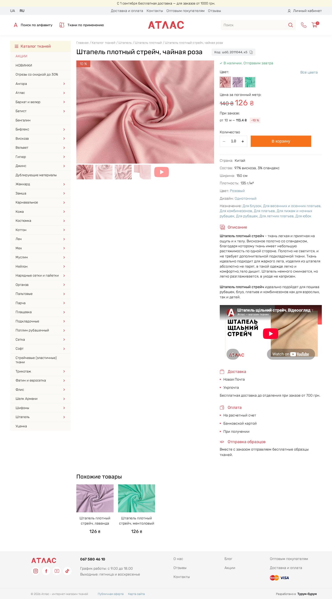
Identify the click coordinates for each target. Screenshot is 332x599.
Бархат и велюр (28, 102)
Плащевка (24, 312)
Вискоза (22, 138)
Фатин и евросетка (31, 380)
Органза (22, 285)
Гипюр (21, 157)
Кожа (20, 212)
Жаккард (23, 184)
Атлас (20, 93)
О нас (178, 559)
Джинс (21, 166)
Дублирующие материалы (36, 175)
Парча (21, 303)
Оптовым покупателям (185, 11)
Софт (19, 349)
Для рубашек (247, 216)
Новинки (24, 65)
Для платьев (264, 211)
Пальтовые (24, 294)
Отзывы (214, 11)
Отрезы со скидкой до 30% (37, 74)
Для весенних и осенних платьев (291, 206)
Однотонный (246, 198)
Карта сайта (136, 594)
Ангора (21, 84)
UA (12, 11)
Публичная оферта (111, 594)
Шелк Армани (26, 399)
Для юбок (303, 216)
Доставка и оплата (127, 11)
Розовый (237, 191)
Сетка (20, 340)
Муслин (22, 257)
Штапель (22, 417)
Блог (228, 559)
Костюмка (23, 221)
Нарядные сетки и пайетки (37, 275)
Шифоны (22, 408)
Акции (21, 56)
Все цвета (309, 72)
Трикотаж (23, 371)
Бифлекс (22, 129)
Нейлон (22, 266)
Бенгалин (23, 120)
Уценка (21, 426)
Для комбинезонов (236, 211)
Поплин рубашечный (32, 330)
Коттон (21, 230)
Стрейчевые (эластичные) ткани (36, 360)
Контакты (155, 11)
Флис (20, 390)
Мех (19, 248)
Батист (21, 111)
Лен (19, 239)
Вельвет (22, 148)
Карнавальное (27, 202)
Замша (21, 193)
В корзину (281, 141)
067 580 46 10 (92, 559)
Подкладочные (27, 321)
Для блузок (252, 206)
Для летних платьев (277, 216)
